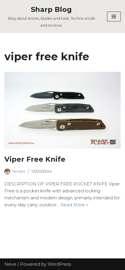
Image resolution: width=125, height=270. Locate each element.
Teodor (19, 171)
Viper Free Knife (34, 159)
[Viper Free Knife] (62, 110)
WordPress (59, 264)
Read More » (74, 204)
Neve (10, 264)
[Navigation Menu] (114, 16)
